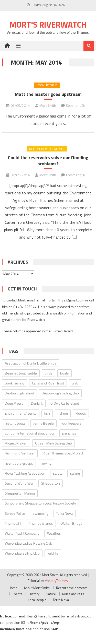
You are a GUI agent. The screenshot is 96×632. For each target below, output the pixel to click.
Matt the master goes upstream (48, 94)
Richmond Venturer (20, 453)
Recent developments (46, 148)
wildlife (52, 553)
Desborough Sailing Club (60, 393)
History (34, 593)
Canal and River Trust (48, 383)
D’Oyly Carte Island (64, 403)
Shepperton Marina (20, 493)
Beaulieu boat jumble (21, 373)
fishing (63, 413)
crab (75, 383)
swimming (40, 513)
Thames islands (41, 523)
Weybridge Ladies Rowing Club (28, 543)
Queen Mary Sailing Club (53, 443)
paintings (69, 433)
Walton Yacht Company (22, 533)
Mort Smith (47, 105)
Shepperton (50, 483)
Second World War (19, 483)
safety (57, 473)
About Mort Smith (37, 587)
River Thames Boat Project (62, 453)
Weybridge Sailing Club (22, 553)
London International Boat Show (30, 433)
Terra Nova (64, 513)
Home (12, 587)
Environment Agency (21, 413)
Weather (53, 533)
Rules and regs (73, 593)
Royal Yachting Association (25, 473)
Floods (81, 413)
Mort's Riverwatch (48, 24)
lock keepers (71, 423)
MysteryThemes (56, 580)
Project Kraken (16, 443)
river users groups (19, 463)
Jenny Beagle (43, 423)
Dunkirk (37, 403)
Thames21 (13, 523)
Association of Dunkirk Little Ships (30, 363)
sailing (75, 473)
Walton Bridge (71, 523)
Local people (46, 85)
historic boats (15, 423)
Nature (51, 593)
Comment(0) (75, 105)
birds (48, 373)
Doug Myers (14, 403)
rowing (46, 463)
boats (64, 373)
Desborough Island (19, 393)
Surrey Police (15, 513)
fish (47, 413)
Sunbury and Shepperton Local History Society (40, 503)
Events (17, 593)
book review (14, 383)
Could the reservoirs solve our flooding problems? (48, 161)
